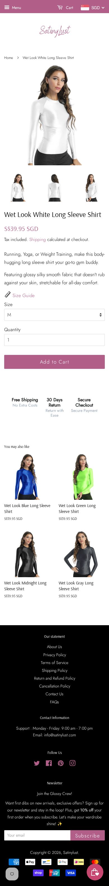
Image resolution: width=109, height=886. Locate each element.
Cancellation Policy (54, 686)
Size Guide (24, 295)
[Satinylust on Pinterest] (61, 764)
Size (8, 304)
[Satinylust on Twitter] (37, 764)
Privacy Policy (54, 655)
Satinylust (70, 852)
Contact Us (54, 694)
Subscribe (87, 835)
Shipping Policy (54, 670)
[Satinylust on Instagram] (72, 764)
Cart (69, 7)
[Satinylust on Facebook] (49, 764)
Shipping (37, 239)
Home (8, 57)
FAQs (54, 702)
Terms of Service (54, 662)
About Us (54, 646)
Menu (16, 7)
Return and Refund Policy (54, 678)
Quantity (12, 329)
